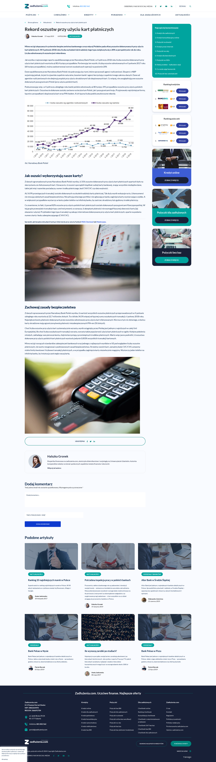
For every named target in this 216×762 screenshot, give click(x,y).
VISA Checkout (87, 222)
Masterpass (101, 222)
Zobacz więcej (172, 180)
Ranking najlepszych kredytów (151, 743)
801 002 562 (85, 6)
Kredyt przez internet (165, 47)
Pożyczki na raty (163, 51)
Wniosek (182, 91)
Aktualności (74, 36)
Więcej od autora (54, 468)
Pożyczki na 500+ (163, 60)
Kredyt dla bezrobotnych (166, 56)
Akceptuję (5, 759)
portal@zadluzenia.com (38, 730)
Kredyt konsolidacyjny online (168, 38)
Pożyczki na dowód (164, 42)
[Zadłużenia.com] (36, 6)
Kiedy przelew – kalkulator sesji (169, 64)
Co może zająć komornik (166, 69)
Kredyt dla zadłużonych (166, 33)
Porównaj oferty (181, 743)
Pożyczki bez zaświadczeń (167, 73)
